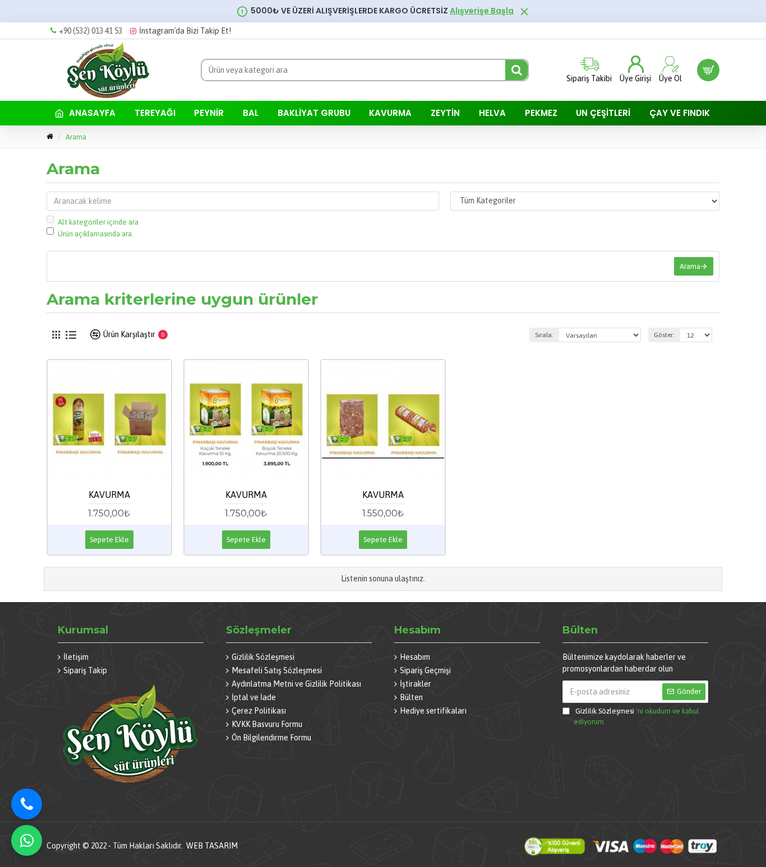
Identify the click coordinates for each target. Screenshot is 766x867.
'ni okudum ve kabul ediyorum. (636, 716)
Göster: (664, 335)
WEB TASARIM (212, 845)
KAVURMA (109, 495)
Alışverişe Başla (482, 11)
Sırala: (544, 335)
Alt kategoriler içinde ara (98, 222)
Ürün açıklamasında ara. (95, 234)
